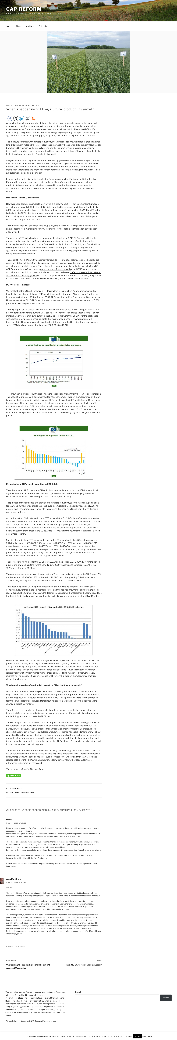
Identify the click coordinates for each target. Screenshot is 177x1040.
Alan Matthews (30, 105)
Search (78, 992)
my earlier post (74, 263)
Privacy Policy (11, 1021)
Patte (9, 819)
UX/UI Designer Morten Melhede (42, 1021)
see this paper (77, 229)
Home (8, 26)
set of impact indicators (55, 250)
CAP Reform (24, 9)
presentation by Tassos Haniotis (55, 269)
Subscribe (43, 26)
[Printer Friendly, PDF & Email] (13, 776)
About (18, 26)
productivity (28, 792)
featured (15, 792)
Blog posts (16, 789)
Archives (30, 26)
